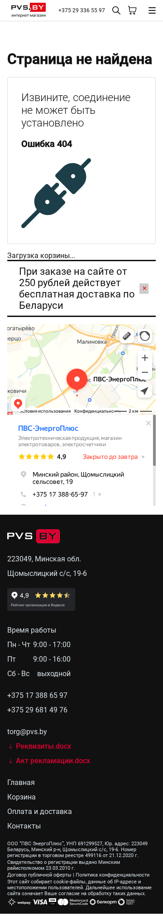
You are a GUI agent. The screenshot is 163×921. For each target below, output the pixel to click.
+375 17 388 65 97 (37, 695)
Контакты (24, 826)
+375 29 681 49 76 (37, 710)
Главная (21, 782)
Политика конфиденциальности (112, 875)
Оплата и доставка (39, 811)
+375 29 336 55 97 (81, 10)
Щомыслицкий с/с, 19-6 (47, 573)
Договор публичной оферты (39, 875)
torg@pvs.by (27, 731)
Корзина (21, 797)
